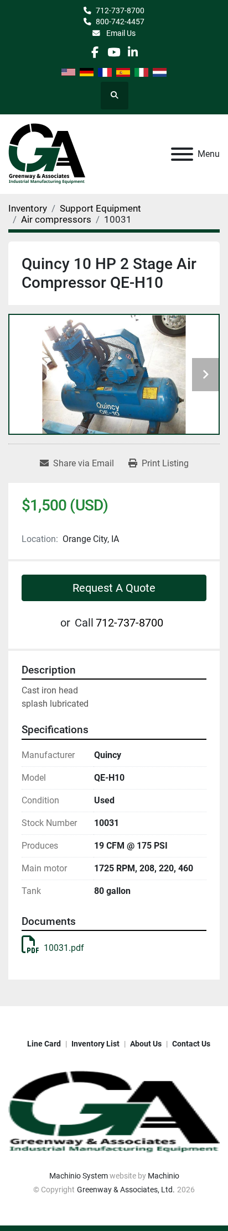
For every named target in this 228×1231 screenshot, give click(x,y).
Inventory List (95, 1043)
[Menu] (182, 154)
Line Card (44, 1043)
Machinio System (78, 1175)
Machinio (163, 1175)
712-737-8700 (120, 10)
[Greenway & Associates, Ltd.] (114, 1111)
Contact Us (191, 1043)
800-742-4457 (120, 21)
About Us (146, 1043)
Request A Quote (114, 588)
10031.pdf (64, 948)
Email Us (120, 33)
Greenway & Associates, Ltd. (126, 1189)
